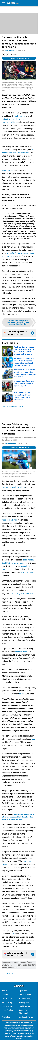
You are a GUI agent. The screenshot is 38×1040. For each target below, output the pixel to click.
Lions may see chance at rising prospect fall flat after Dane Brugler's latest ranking (18, 816)
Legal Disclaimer (9, 1010)
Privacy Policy (25, 1002)
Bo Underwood (10, 443)
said (21, 694)
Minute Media (14, 1022)
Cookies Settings (26, 1017)
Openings (23, 991)
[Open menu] (3, 3)
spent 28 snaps (27, 572)
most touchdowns (9, 520)
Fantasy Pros (7, 171)
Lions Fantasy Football (15, 406)
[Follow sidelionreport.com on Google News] (32, 333)
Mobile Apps (7, 998)
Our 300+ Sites (25, 995)
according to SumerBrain (22, 593)
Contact (5, 995)
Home (4, 406)
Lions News (12, 974)
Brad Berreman (11, 51)
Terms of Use (7, 1006)
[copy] (15, 54)
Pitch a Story (7, 1002)
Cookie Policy (24, 1006)
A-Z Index (6, 1017)
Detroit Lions (20, 116)
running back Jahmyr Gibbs (13, 487)
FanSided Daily (25, 998)
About (4, 991)
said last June (21, 652)
